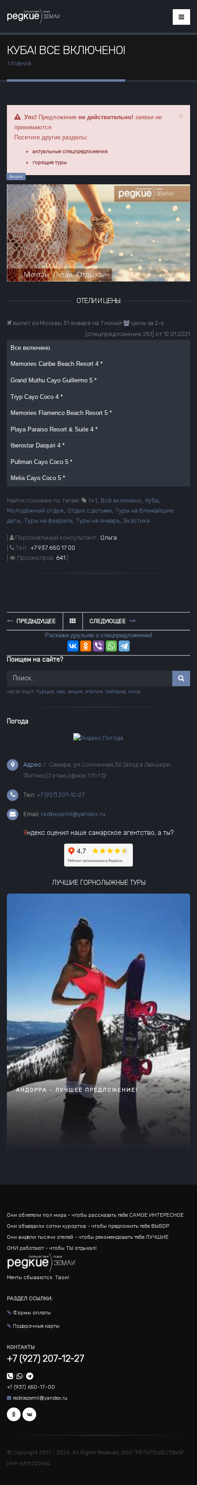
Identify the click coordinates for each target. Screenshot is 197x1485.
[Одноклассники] (85, 645)
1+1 (92, 500)
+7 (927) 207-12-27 (60, 794)
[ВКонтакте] (72, 645)
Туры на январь (98, 520)
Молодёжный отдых (35, 510)
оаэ (61, 692)
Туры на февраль (48, 520)
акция (75, 692)
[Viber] (98, 645)
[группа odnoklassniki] (14, 1414)
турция (45, 692)
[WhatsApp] (111, 645)
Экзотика (136, 520)
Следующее (108, 621)
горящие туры (50, 162)
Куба (152, 500)
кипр (134, 692)
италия (94, 692)
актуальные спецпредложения (70, 151)
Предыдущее (35, 621)
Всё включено (121, 500)
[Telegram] (124, 645)
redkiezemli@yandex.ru (73, 814)
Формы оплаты (32, 1312)
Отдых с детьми (89, 510)
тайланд (115, 692)
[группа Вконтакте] (29, 1414)
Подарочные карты (36, 1326)
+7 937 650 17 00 (52, 547)
